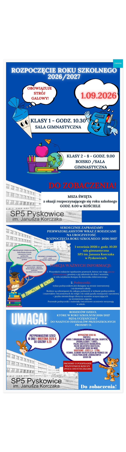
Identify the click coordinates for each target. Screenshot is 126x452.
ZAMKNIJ (118, 63)
